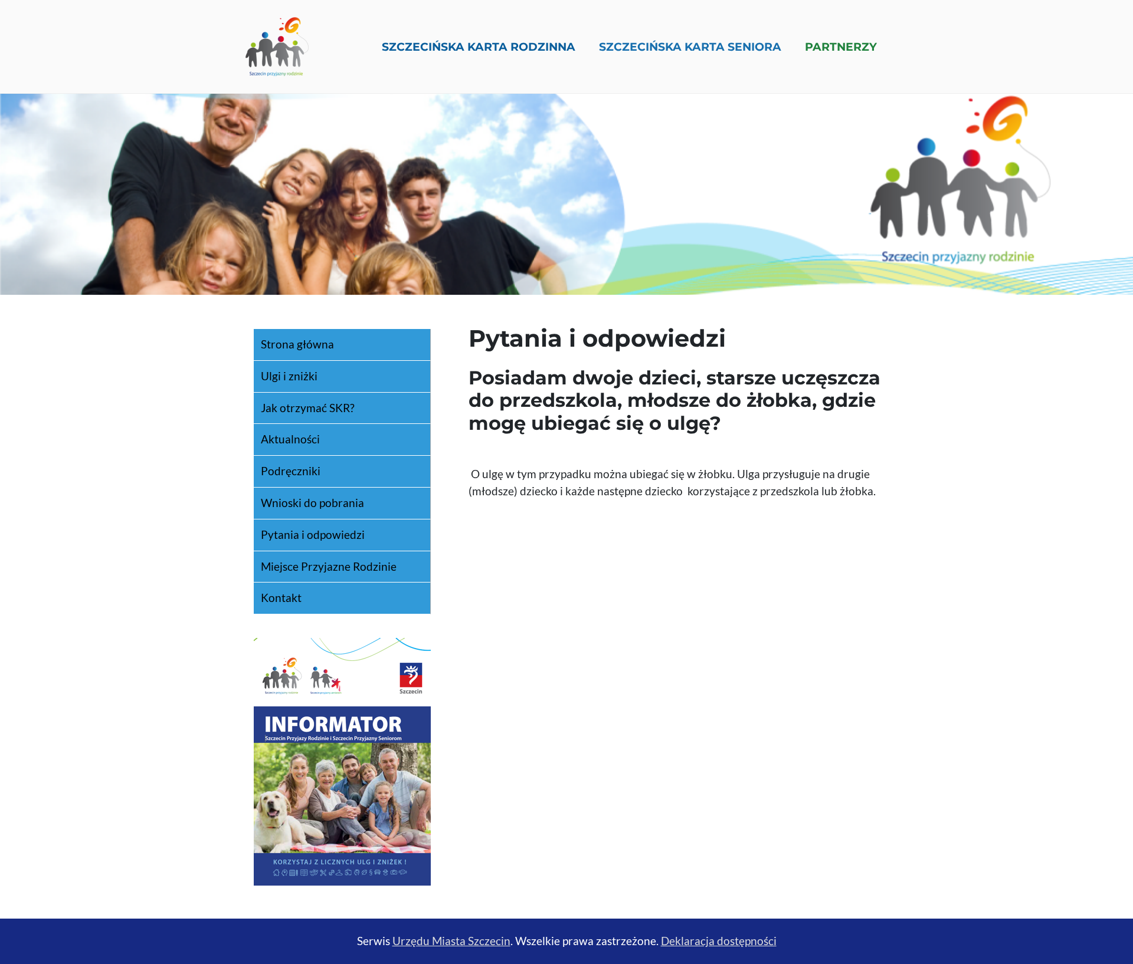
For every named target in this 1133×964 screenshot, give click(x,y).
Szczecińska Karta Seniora (690, 47)
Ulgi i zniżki (289, 376)
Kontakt (281, 597)
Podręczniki (290, 471)
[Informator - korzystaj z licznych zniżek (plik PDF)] (342, 760)
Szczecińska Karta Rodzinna (478, 47)
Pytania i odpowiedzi (313, 534)
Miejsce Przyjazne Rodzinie (329, 566)
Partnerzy (841, 47)
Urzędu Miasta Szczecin (451, 940)
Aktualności (290, 439)
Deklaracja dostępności (719, 940)
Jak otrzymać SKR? (308, 407)
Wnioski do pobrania (312, 502)
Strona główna (297, 344)
